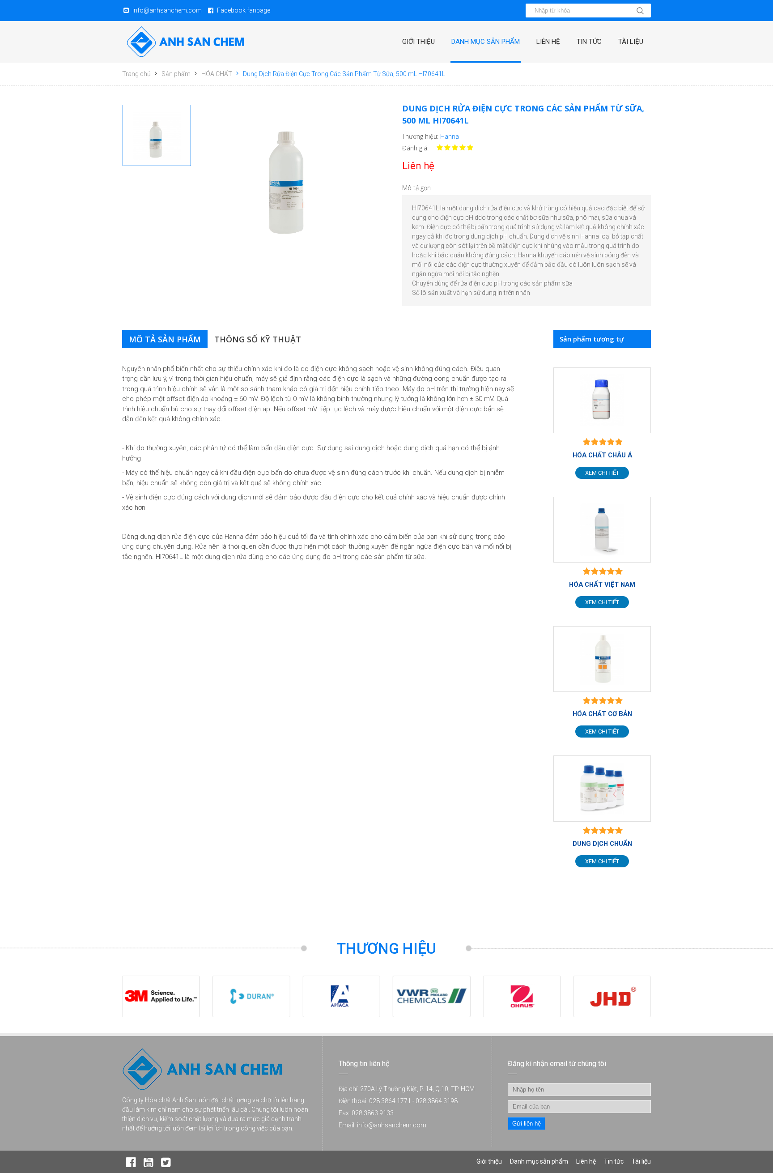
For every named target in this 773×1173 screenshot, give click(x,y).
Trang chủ (136, 73)
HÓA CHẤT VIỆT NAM (602, 584)
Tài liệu (630, 42)
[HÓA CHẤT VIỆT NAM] (602, 529)
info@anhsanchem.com (167, 10)
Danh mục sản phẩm (485, 42)
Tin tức (589, 42)
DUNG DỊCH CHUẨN (602, 844)
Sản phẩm (176, 73)
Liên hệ (548, 42)
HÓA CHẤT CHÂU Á (602, 455)
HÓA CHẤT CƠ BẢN (602, 714)
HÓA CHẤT (216, 73)
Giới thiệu (418, 42)
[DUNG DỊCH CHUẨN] (602, 788)
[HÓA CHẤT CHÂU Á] (602, 400)
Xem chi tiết (602, 472)
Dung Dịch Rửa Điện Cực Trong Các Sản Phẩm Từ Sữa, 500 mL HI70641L (344, 73)
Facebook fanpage (243, 10)
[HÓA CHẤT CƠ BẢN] (602, 659)
